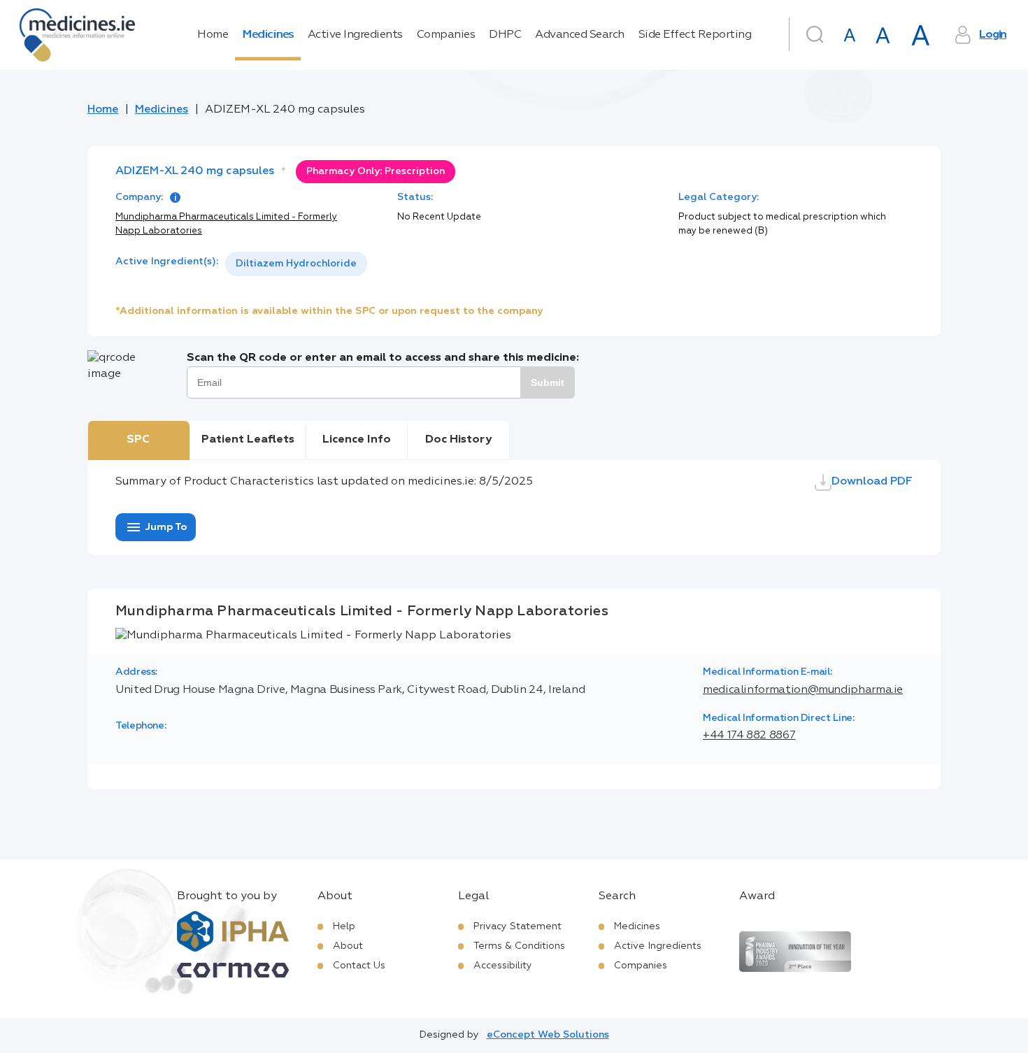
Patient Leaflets (247, 439)
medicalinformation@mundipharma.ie (803, 690)
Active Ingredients (355, 35)
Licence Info (356, 439)
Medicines (268, 35)
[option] (296, 264)
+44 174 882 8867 (749, 735)
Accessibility (502, 965)
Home (212, 35)
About (348, 946)
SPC (138, 439)
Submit (547, 382)
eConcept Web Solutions (548, 1035)
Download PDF (872, 481)
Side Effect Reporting (695, 35)
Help (344, 926)
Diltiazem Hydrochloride (296, 263)
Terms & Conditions (519, 946)
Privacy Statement (517, 926)
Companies (446, 35)
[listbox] (296, 264)
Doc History (458, 439)
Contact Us (359, 965)
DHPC (505, 35)
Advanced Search (579, 35)
